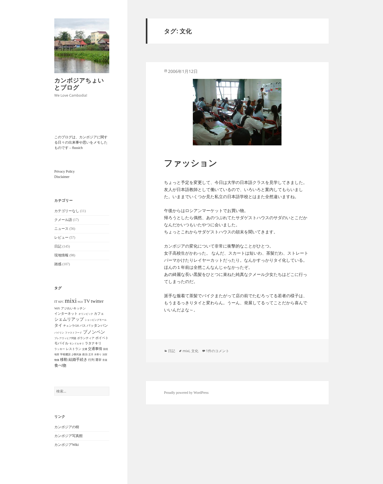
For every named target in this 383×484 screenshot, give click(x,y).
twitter (97, 301)
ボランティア (85, 338)
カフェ (99, 313)
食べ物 (60, 365)
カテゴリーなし (66, 211)
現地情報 (61, 255)
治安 (104, 354)
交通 (84, 349)
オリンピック (85, 314)
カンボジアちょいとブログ (79, 83)
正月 (90, 354)
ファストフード (73, 333)
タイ (58, 325)
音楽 (104, 360)
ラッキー (59, 349)
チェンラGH (71, 325)
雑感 (57, 264)
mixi (71, 300)
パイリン (59, 332)
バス (83, 325)
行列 (91, 359)
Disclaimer (61, 177)
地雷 (56, 354)
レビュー (61, 237)
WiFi (57, 308)
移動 (64, 359)
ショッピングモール (96, 319)
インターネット (66, 313)
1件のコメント (217, 350)
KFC (61, 301)
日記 (57, 246)
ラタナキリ (93, 343)
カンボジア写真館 (68, 436)
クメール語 (63, 220)
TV (87, 301)
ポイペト (102, 338)
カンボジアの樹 (66, 427)
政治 (85, 354)
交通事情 (95, 349)
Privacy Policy (64, 171)
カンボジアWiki (66, 445)
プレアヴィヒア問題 (65, 338)
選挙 (98, 359)
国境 (105, 349)
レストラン (73, 349)
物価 (56, 360)
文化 (194, 350)
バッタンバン (97, 325)
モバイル (61, 343)
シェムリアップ (69, 319)
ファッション (190, 163)
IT (55, 301)
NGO (80, 302)
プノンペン (94, 332)
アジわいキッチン (73, 308)
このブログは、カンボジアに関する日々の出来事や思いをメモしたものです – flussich (80, 142)
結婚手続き (77, 359)
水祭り (98, 354)
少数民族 (76, 354)
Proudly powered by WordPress (186, 392)
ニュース (61, 228)
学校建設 (65, 354)
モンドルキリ (76, 343)
